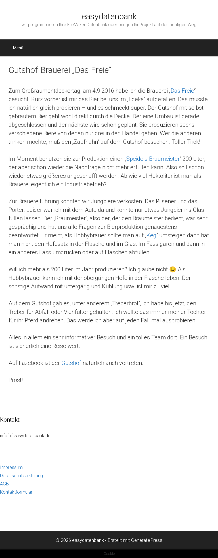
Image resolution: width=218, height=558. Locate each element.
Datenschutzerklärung (21, 475)
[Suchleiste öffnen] (207, 47)
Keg (151, 235)
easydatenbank (109, 16)
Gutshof (71, 363)
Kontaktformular (16, 492)
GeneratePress (146, 540)
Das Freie (182, 90)
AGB (4, 484)
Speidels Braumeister (153, 158)
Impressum (11, 467)
